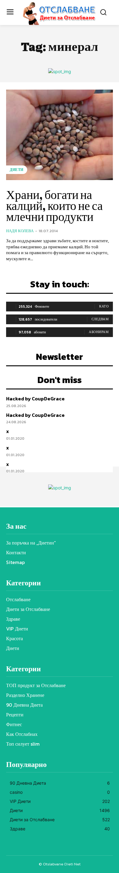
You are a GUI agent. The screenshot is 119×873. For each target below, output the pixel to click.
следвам (100, 319)
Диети (16, 169)
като (104, 306)
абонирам (99, 331)
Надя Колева (20, 231)
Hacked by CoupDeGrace (35, 398)
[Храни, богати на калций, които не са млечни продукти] (59, 135)
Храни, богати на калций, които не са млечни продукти (54, 205)
